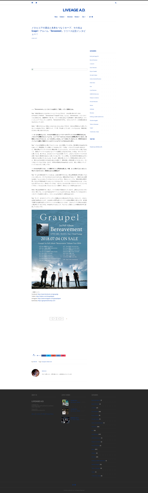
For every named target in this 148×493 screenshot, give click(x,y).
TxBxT (91, 128)
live (91, 86)
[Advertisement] (59, 54)
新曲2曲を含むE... (75, 417)
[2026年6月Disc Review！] (65, 411)
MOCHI (35, 361)
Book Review (93, 60)
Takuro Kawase (94, 124)
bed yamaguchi (94, 56)
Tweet (34, 355)
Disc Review (93, 67)
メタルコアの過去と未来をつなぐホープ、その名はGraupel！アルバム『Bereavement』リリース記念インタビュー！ (59, 31)
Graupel (44, 361)
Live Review (93, 90)
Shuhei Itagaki (94, 120)
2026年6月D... (74, 409)
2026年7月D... (74, 400)
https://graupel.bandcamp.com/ (46, 300)
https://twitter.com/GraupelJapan (45, 296)
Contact (38, 414)
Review (77, 17)
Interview (70, 17)
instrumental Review (95, 79)
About (33, 414)
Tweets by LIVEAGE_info (96, 147)
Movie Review (94, 101)
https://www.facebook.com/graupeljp (48, 294)
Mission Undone (94, 97)
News (56, 17)
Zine (83, 17)
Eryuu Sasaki (93, 71)
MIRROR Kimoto (94, 94)
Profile (43, 414)
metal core (49, 361)
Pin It (39, 355)
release (92, 109)
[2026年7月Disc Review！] (65, 402)
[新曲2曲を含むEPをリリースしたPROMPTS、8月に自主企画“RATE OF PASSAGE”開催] (65, 420)
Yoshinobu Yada (94, 131)
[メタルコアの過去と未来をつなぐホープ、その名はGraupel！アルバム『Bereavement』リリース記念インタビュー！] (59, 88)
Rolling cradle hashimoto (97, 116)
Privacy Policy (49, 414)
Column (62, 17)
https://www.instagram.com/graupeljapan (49, 298)
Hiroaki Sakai (93, 75)
